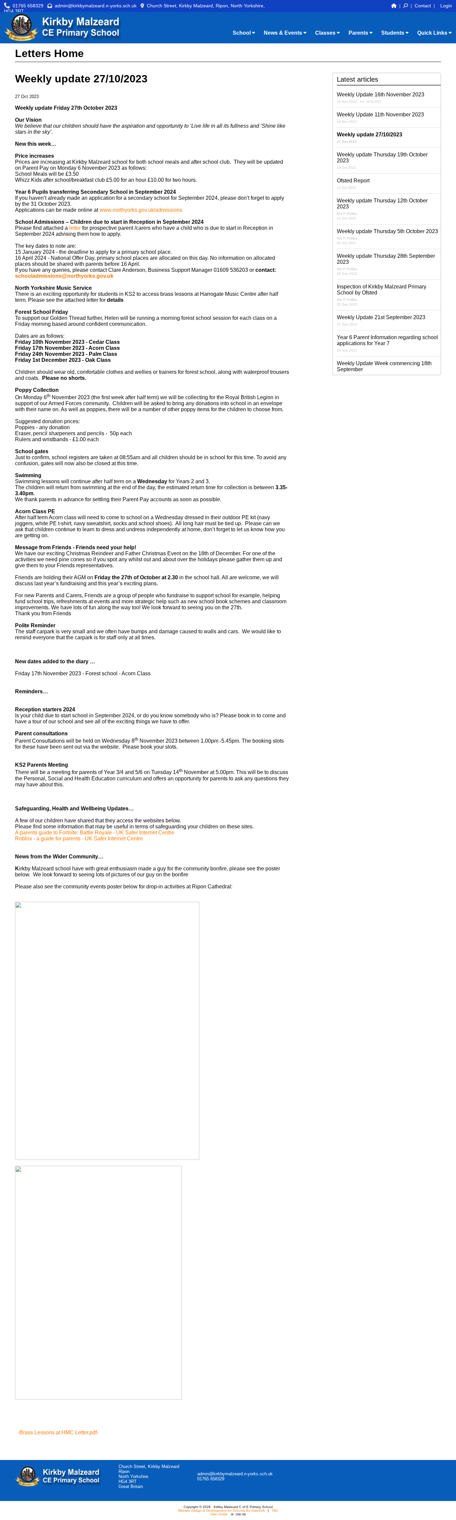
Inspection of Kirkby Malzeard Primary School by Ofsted (381, 295)
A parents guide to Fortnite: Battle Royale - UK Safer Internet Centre (94, 832)
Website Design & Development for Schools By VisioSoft (221, 1510)
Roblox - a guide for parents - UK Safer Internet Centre (79, 838)
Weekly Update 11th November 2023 (380, 117)
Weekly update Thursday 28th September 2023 (386, 264)
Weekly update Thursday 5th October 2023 (387, 236)
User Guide (219, 1514)
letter (75, 228)
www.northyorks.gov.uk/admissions (140, 210)
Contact (423, 5)
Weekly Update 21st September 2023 (381, 320)
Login (446, 5)
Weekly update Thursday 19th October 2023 (382, 160)
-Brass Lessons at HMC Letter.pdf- (58, 1432)
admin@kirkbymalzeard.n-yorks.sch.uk (96, 5)
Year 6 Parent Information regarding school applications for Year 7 (387, 343)
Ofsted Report (353, 183)
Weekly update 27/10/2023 (369, 137)
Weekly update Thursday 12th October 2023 (382, 209)
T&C (275, 1510)
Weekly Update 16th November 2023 (380, 97)
